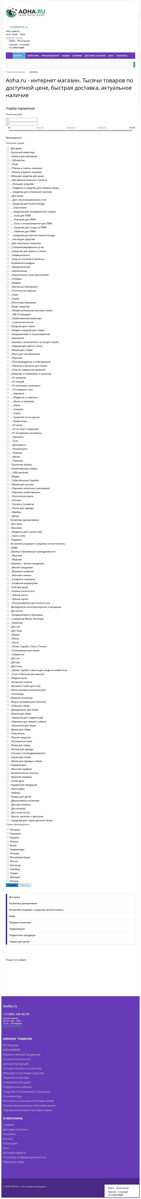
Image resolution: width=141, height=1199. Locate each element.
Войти (12, 40)
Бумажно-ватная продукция (21, 1054)
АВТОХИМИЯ (11, 1050)
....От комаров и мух (21, 389)
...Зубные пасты (19, 595)
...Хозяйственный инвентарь (26, 318)
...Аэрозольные (18, 270)
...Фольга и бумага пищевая (26, 172)
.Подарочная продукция (23, 784)
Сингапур (15, 865)
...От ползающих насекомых (26, 432)
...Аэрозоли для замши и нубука (28, 721)
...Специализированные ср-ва (27, 247)
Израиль (14, 837)
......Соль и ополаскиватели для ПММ (31, 223)
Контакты (9, 1134)
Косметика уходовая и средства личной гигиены (36, 909)
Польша (14, 853)
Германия (15, 833)
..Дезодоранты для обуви (24, 709)
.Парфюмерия (18, 765)
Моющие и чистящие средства (23, 1073)
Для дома (14, 897)
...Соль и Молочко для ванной (27, 674)
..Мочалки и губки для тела (25, 686)
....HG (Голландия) (20, 314)
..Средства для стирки (22, 326)
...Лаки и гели (17, 535)
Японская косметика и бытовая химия (28, 1101)
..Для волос (16, 610)
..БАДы (14, 547)
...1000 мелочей (19, 472)
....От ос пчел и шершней (24, 429)
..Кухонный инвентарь (22, 152)
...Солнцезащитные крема (25, 650)
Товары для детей (19, 941)
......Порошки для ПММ (23, 219)
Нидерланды (17, 849)
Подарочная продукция (22, 935)
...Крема (14, 634)
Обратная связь (13, 1162)
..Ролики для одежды (22, 749)
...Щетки (14, 516)
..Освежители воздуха (22, 263)
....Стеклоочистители (21, 322)
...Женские (16, 555)
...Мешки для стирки (21, 349)
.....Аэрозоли (17, 393)
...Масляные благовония (23, 286)
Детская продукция (16, 1064)
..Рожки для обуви (20, 745)
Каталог (8, 1139)
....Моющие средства (22, 183)
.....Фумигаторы (18, 421)
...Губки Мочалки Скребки (24, 480)
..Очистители (17, 733)
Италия (14, 841)
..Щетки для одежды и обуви (26, 761)
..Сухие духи (17, 780)
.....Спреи (15, 413)
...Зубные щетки (19, 599)
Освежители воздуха (17, 1082)
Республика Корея (20, 857)
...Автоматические (20, 266)
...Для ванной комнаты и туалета (28, 180)
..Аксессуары (17, 788)
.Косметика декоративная (24, 519)
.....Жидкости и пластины (24, 397)
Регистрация (24, 40)
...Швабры (15, 512)
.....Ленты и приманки (22, 401)
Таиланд (15, 869)
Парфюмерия (17, 928)
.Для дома (15, 148)
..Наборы (15, 792)
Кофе (12, 916)
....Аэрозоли (16, 436)
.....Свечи (15, 405)
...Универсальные (20, 255)
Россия (14, 861)
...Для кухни (16, 195)
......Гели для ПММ (20, 215)
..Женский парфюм (21, 769)
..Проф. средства (19, 306)
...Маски (14, 638)
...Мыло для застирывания (25, 353)
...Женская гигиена (20, 575)
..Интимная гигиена (21, 682)
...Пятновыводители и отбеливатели (30, 361)
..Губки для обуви (20, 705)
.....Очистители (18, 207)
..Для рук (15, 662)
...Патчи (14, 642)
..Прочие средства (20, 737)
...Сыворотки (17, 654)
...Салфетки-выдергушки (24, 583)
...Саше (14, 294)
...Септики (15, 500)
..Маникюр (16, 527)
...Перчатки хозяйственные (25, 492)
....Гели (14, 440)
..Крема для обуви (20, 729)
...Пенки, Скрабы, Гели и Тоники (28, 646)
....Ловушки (16, 452)
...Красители (17, 338)
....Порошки (16, 460)
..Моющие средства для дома (27, 176)
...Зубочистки (17, 160)
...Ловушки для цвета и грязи (26, 346)
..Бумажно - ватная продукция (27, 563)
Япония (14, 881)
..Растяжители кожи (21, 741)
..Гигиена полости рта (22, 591)
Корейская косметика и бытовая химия (29, 1105)
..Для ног (15, 658)
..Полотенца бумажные (23, 302)
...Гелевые (16, 278)
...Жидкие (15, 282)
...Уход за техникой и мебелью (27, 259)
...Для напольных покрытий (25, 243)
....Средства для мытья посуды (27, 203)
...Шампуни (16, 622)
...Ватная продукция (21, 567)
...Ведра (14, 476)
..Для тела (15, 666)
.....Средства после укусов (24, 417)
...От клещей (17, 381)
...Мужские (16, 559)
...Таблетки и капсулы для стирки (28, 365)
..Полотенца (17, 693)
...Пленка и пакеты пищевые (26, 168)
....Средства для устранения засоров (31, 191)
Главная (8, 1125)
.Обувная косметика (21, 697)
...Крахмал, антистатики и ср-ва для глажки (34, 342)
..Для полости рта (20, 812)
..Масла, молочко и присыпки (26, 816)
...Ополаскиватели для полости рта (30, 602)
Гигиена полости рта (17, 1059)
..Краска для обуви (20, 713)
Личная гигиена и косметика (22, 1068)
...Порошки (16, 357)
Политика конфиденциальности (24, 1157)
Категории (10, 1143)
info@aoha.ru (18, 26)
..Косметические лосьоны (24, 772)
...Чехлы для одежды (22, 508)
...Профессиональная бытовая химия (31, 310)
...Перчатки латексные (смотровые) (30, 488)
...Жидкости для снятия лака (26, 531)
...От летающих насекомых (25, 385)
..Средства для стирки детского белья (31, 820)
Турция (14, 873)
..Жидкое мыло (18, 678)
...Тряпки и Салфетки (22, 504)
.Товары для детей (20, 796)
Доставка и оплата (15, 1129)
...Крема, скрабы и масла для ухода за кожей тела (38, 670)
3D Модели (10, 1045)
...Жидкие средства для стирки (27, 330)
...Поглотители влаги (21, 496)
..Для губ (15, 626)
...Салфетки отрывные (22, 579)
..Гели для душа (19, 587)
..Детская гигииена (20, 804)
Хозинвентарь (12, 1096)
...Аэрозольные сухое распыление (29, 274)
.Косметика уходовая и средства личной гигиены (37, 543)
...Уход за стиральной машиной (27, 369)
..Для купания (17, 808)
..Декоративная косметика (24, 800)
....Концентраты (19, 448)
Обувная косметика (20, 922)
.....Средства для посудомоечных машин (33, 211)
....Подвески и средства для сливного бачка (34, 187)
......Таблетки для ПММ (23, 231)
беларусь (15, 829)
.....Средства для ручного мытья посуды (32, 235)
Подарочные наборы (17, 1087)
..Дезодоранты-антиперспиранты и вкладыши (35, 606)
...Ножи (14, 164)
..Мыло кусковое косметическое (28, 689)
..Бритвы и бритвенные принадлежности (33, 551)
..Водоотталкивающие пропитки (28, 701)
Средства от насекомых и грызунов (26, 1091)
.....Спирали (16, 409)
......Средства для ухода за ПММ (28, 227)
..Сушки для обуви (20, 757)
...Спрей (14, 298)
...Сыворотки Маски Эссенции (27, 618)
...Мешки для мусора (22, 484)
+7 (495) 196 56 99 (16, 1014)
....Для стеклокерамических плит (28, 199)
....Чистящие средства (22, 239)
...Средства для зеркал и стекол (28, 251)
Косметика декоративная (23, 903)
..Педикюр (15, 539)
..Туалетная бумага (21, 464)
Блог (6, 1148)
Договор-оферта (14, 1152)
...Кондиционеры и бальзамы (26, 614)
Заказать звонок (14, 37)
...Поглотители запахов (23, 290)
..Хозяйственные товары (23, 468)
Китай (13, 845)
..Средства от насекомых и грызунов (30, 373)
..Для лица (16, 523)
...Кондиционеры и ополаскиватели (30, 334)
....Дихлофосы (18, 444)
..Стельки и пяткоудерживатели (27, 753)
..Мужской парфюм (21, 776)
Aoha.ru (10, 1006)
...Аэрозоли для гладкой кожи (26, 717)
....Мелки (15, 456)
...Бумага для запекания (23, 156)
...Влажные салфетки (22, 571)
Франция (15, 877)
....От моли (16, 425)
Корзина (13, 44)
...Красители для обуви (23, 725)
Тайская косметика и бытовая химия (27, 1110)
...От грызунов (18, 377)
